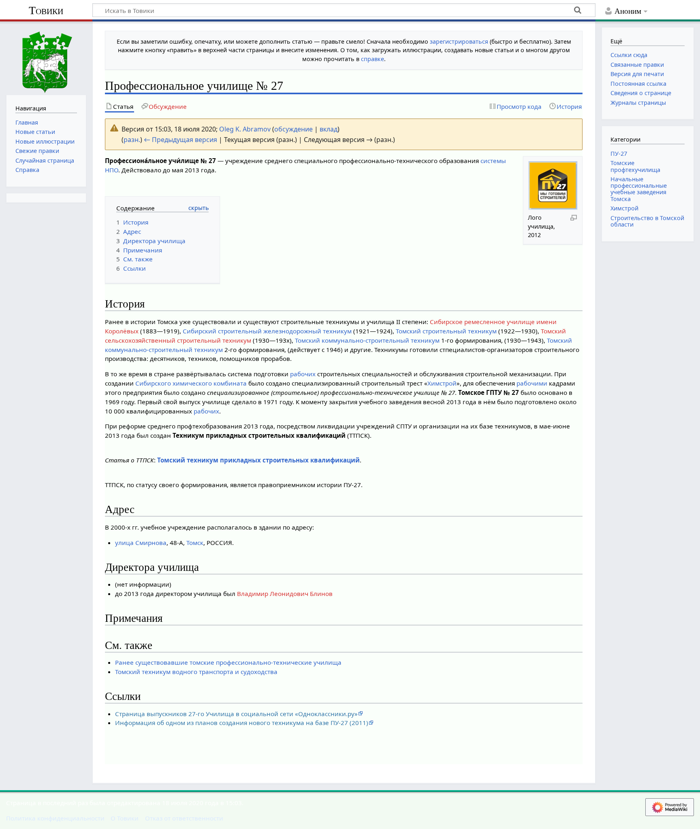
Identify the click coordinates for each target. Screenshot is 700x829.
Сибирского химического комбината (191, 383)
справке (372, 59)
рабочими (531, 383)
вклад (328, 129)
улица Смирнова (140, 543)
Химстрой (442, 383)
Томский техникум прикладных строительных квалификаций (258, 460)
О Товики (125, 818)
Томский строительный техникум (446, 331)
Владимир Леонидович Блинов (285, 593)
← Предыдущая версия (180, 139)
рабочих (303, 374)
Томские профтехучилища (635, 166)
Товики (46, 10)
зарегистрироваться (459, 41)
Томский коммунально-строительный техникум (367, 340)
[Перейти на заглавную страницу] (46, 57)
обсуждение (293, 129)
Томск (194, 543)
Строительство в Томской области (647, 221)
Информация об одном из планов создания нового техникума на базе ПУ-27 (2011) (241, 723)
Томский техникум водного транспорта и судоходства (196, 672)
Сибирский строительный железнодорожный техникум (267, 331)
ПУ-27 (618, 153)
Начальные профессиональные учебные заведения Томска (638, 189)
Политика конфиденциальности (55, 818)
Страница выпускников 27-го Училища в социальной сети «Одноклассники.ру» (236, 714)
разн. (132, 139)
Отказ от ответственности (184, 818)
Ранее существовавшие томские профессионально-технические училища (228, 662)
